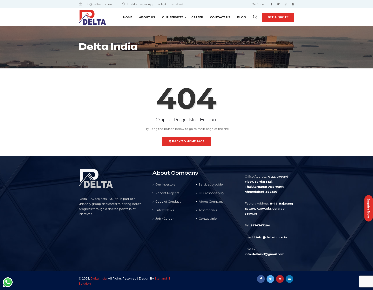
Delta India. (99, 278)
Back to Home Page (187, 141)
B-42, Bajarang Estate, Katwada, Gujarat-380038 (269, 208)
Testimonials (208, 210)
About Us (147, 17)
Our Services (173, 17)
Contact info (208, 218)
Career (197, 17)
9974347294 (260, 225)
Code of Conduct (168, 201)
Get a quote (278, 17)
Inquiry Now (369, 208)
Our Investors (165, 184)
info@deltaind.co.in (271, 237)
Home (127, 17)
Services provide (211, 184)
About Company (211, 201)
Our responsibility (211, 193)
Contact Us (220, 17)
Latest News (164, 210)
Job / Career (164, 218)
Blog (241, 17)
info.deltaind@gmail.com (264, 254)
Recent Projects (167, 193)
